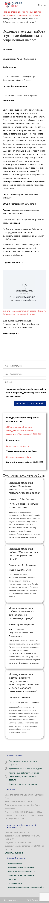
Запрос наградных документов (20, 875)
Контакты (11, 879)
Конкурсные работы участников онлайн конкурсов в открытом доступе (24, 776)
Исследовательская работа (18, 457)
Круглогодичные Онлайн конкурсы (25, 768)
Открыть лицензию (14, 852)
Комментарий (11, 333)
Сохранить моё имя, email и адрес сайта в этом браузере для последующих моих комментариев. (25, 392)
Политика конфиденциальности (21, 871)
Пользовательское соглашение (20, 867)
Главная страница (11, 12)
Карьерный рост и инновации (23, 784)
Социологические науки (27, 15)
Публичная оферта (15, 863)
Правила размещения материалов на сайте (25, 887)
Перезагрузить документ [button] (23, 297)
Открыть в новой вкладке (25, 300)
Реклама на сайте (14, 883)
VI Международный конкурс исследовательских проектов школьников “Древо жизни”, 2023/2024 (24, 430)
